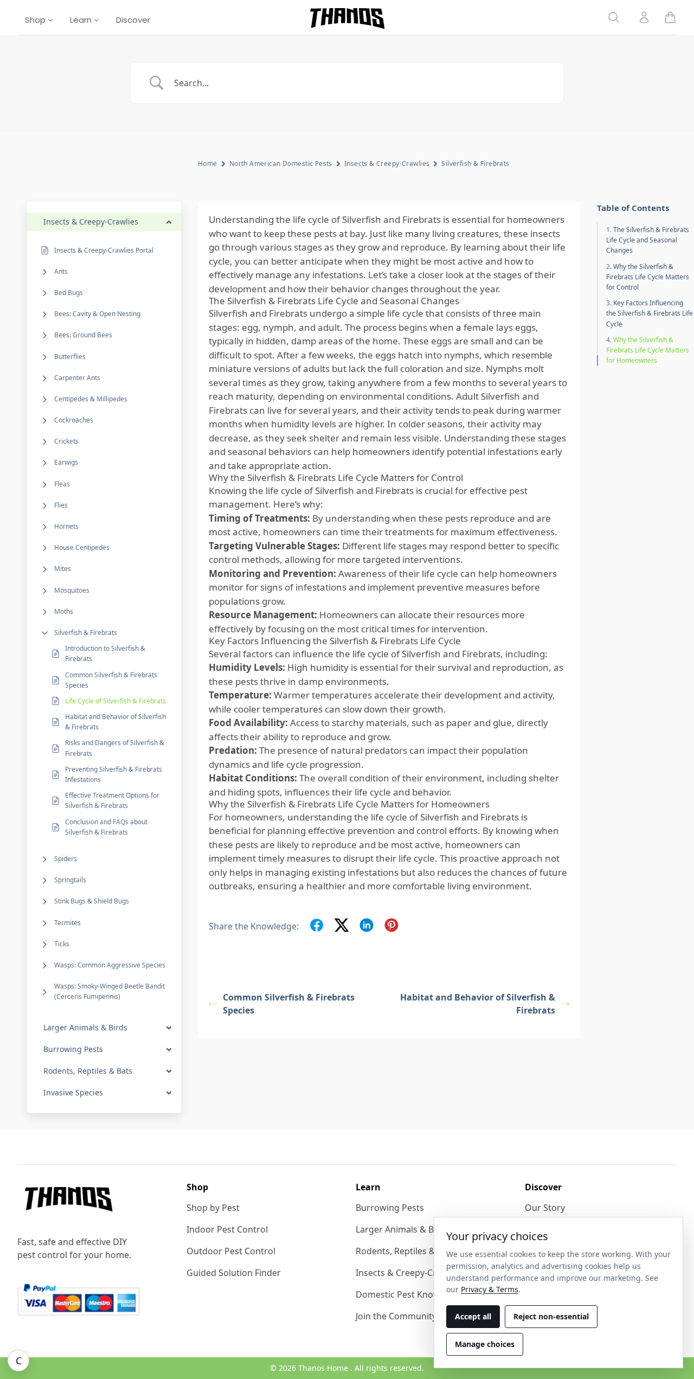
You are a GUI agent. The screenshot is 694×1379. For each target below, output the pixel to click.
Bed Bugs (68, 292)
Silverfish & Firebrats (85, 632)
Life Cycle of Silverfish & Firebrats (115, 700)
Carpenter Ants (77, 377)
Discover (133, 19)
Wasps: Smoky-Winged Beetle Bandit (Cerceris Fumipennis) (109, 992)
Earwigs (66, 462)
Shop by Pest (213, 1208)
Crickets (66, 441)
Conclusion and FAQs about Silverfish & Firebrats (106, 827)
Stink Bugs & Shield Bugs (91, 901)
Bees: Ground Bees (83, 335)
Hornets (66, 526)
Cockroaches (73, 420)
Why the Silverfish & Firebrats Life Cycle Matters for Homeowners (647, 350)
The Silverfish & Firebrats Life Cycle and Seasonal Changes (647, 240)
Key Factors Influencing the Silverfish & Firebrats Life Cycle (649, 314)
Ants (61, 271)
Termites (67, 922)
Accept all (473, 1316)
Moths (63, 611)
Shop (36, 19)
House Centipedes (82, 548)
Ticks (61, 943)
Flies (61, 505)
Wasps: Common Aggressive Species (109, 965)
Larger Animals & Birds (402, 1229)
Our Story (545, 1208)
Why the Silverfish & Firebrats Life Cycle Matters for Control (647, 277)
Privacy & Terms (489, 1289)
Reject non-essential (551, 1316)
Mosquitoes (71, 590)
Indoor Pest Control (227, 1229)
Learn (82, 19)
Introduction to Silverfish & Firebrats (105, 654)
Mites (62, 569)
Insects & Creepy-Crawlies (387, 163)
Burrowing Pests (390, 1208)
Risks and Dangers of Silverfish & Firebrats (114, 748)
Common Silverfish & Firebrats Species (111, 680)
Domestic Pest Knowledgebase (419, 1294)
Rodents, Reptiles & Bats (405, 1251)
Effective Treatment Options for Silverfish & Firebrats (112, 801)
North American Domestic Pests (280, 163)
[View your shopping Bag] (670, 17)
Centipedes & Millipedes (90, 398)
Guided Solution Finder (234, 1273)
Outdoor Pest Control (231, 1251)
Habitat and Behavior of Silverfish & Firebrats (115, 722)
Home (207, 163)
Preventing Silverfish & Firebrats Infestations (113, 774)
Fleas (62, 484)
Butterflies (70, 356)
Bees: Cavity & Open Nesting (97, 314)
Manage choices (485, 1344)
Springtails (70, 880)
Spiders (65, 858)
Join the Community (396, 1316)
